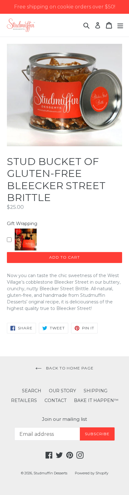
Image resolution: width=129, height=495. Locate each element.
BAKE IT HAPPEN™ (96, 400)
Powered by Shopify (91, 473)
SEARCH (31, 391)
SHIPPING (95, 391)
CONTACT (55, 400)
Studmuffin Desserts (50, 473)
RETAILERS (24, 400)
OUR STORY (62, 391)
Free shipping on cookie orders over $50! (64, 7)
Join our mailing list (64, 419)
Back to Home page (69, 368)
